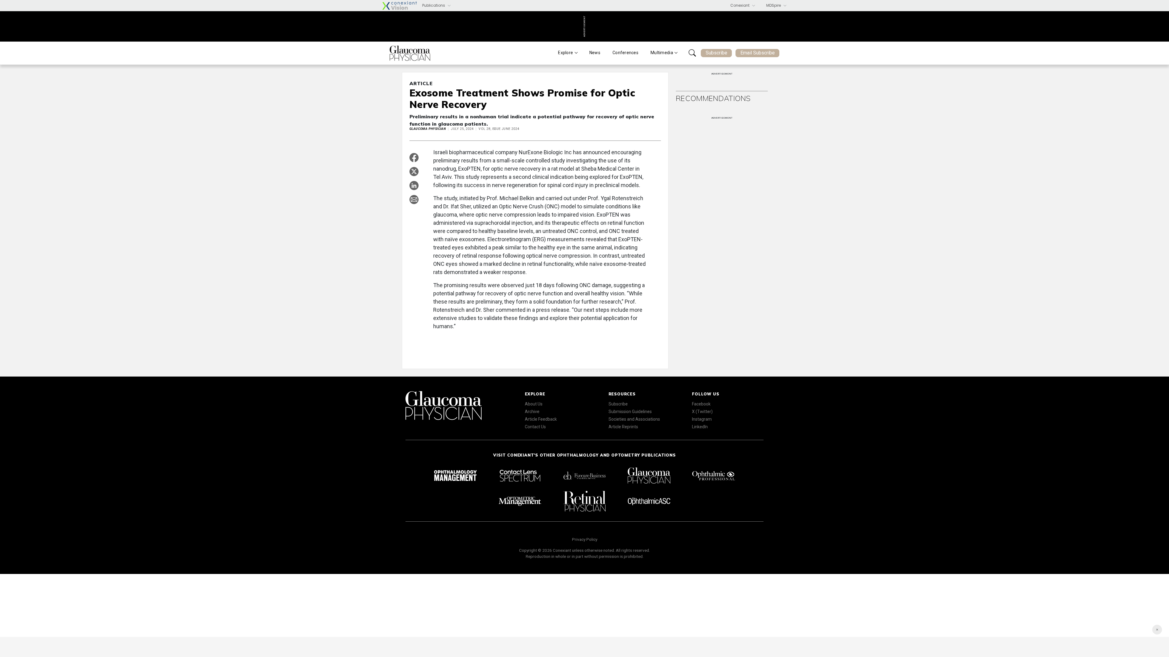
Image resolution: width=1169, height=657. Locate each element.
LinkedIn (700, 426)
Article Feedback (541, 419)
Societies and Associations (634, 419)
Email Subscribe (757, 53)
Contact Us (535, 426)
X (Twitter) (702, 411)
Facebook (701, 403)
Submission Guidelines (630, 411)
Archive (532, 411)
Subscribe (716, 53)
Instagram (702, 419)
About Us (533, 403)
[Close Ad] (1157, 629)
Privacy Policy (584, 539)
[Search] (692, 53)
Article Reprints (623, 426)
